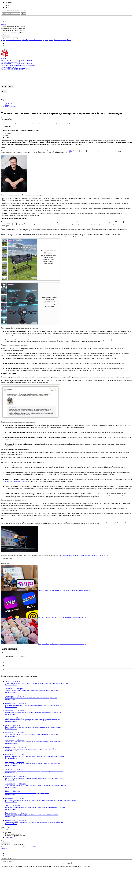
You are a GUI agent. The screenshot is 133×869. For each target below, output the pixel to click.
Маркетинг (30, 40)
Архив (69, 40)
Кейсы (24, 40)
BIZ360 (3, 25)
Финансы (57, 40)
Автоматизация (39, 40)
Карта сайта (9, 837)
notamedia (4, 848)
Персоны (63, 40)
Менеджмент (49, 40)
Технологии (17, 40)
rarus (34, 846)
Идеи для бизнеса (7, 40)
